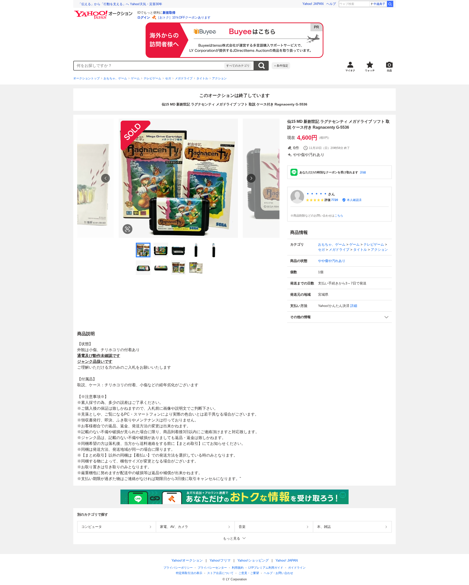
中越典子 (379, 4)
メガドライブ (183, 78)
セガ (168, 78)
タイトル (202, 78)
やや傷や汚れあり (331, 261)
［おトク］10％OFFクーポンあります (183, 17)
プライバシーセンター (212, 567)
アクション (219, 78)
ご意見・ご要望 (248, 573)
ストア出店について (220, 573)
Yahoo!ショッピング (253, 560)
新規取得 (169, 12)
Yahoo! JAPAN (312, 4)
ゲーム (135, 78)
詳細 (363, 172)
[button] (339, 317)
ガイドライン (297, 567)
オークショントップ (86, 78)
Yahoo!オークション (187, 560)
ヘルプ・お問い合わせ (278, 573)
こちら (338, 215)
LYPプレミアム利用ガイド (265, 567)
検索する (261, 66)
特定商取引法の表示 (189, 573)
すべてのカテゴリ (238, 65)
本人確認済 (354, 200)
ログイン (143, 17)
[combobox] (149, 65)
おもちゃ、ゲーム (115, 78)
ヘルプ (331, 4)
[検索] (390, 4)
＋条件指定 (281, 65)
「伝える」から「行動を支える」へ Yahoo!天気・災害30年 (120, 4)
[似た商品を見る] (127, 229)
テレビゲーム (152, 78)
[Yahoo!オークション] (104, 12)
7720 (334, 200)
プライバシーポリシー (178, 567)
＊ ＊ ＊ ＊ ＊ (316, 194)
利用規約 (238, 567)
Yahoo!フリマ (220, 560)
